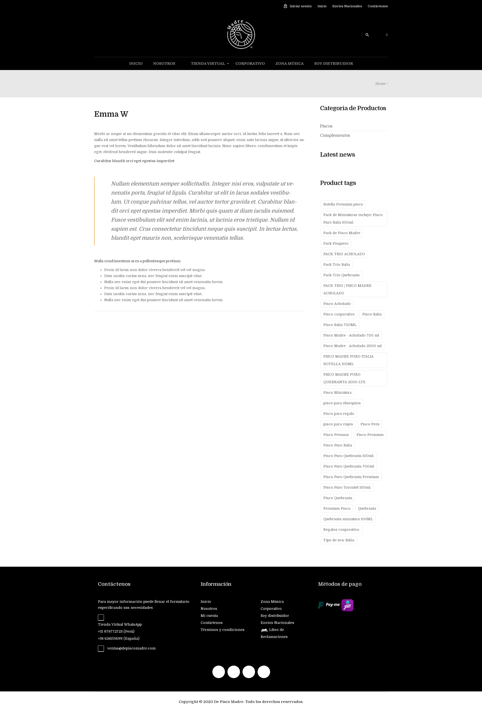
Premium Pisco (336, 508)
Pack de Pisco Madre (341, 233)
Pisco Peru (369, 424)
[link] (370, 35)
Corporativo (250, 63)
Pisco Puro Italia (337, 445)
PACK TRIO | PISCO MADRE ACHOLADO (347, 289)
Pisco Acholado (337, 304)
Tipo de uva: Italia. (339, 540)
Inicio (322, 6)
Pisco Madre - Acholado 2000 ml (352, 346)
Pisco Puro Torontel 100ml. (347, 487)
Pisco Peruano (336, 435)
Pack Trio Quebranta (341, 275)
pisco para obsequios (342, 403)
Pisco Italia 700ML (339, 325)
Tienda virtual (208, 63)
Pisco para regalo (338, 414)
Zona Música (289, 63)
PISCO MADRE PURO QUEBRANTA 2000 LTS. (344, 378)
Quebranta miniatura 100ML (348, 519)
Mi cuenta (209, 616)
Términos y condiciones (223, 630)
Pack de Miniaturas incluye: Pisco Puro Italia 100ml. (353, 218)
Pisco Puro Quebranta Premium (351, 477)
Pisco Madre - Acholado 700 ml (351, 335)
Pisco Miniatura (337, 393)
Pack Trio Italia (336, 265)
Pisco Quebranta (337, 498)
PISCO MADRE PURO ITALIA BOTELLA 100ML (348, 360)
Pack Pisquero (335, 243)
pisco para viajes (338, 424)
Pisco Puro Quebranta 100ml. (348, 456)
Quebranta (367, 508)
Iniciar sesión (297, 6)
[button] (382, 35)
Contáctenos (378, 6)
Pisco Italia (372, 314)
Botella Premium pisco (343, 204)
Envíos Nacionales (347, 6)
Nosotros (164, 63)
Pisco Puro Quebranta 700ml (348, 466)
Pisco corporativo (339, 314)
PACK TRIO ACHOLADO (344, 254)
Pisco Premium (370, 435)
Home (380, 84)
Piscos (326, 126)
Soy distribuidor (333, 63)
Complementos (335, 135)
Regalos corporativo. (341, 530)
